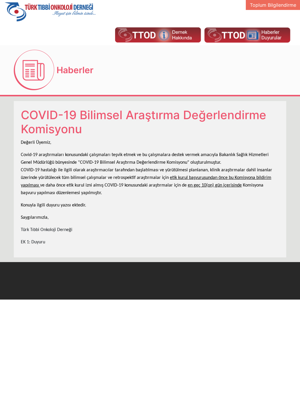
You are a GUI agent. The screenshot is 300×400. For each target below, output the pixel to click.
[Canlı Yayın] (158, 34)
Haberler (75, 70)
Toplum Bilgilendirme (273, 5)
